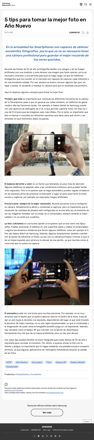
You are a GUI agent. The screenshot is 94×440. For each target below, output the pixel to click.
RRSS (59, 436)
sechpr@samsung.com (55, 393)
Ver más (47, 412)
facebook (47, 436)
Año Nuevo (21, 362)
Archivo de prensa (55, 436)
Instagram (51, 436)
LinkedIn (42, 436)
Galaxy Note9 (77, 362)
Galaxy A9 (61, 362)
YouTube (38, 436)
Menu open (90, 4)
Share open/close (83, 33)
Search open (85, 4)
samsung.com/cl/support (14, 390)
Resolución (12, 366)
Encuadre (37, 362)
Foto (49, 362)
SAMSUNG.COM (36, 430)
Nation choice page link (81, 4)
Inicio (86, 421)
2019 (8, 362)
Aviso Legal (46, 430)
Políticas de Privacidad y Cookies (63, 430)
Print (87, 33)
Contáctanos (25, 430)
